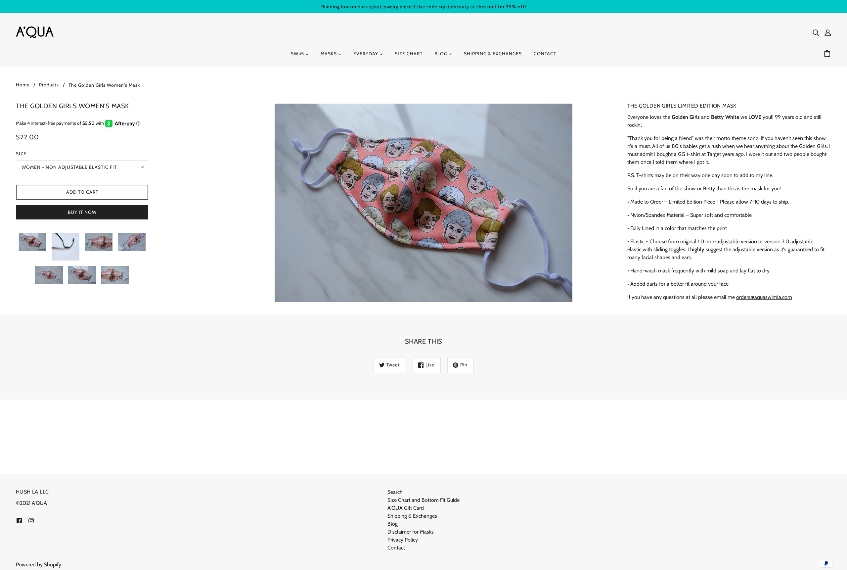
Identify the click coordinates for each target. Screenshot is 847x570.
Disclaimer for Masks (410, 532)
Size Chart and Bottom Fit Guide (423, 500)
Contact (396, 548)
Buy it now (82, 212)
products (49, 85)
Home (22, 85)
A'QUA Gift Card (405, 508)
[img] (816, 32)
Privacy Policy (402, 540)
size (21, 154)
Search (395, 492)
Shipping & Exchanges (412, 516)
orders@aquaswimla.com (764, 297)
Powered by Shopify (38, 564)
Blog (392, 524)
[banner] (35, 31)
